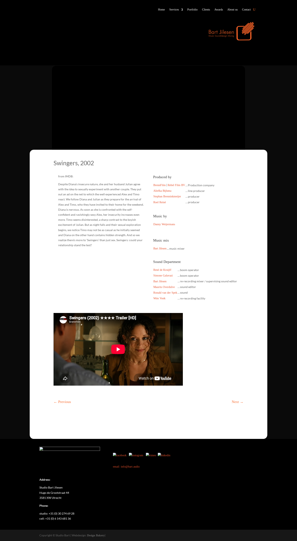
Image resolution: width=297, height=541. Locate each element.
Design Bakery (96, 535)
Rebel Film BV (176, 185)
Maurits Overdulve (164, 287)
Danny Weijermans (164, 224)
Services (174, 9)
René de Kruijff (162, 269)
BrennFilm (159, 185)
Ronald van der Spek (165, 292)
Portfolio (192, 9)
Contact (246, 9)
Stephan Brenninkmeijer (167, 196)
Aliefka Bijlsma (162, 190)
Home (161, 9)
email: (117, 466)
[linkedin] (164, 455)
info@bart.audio (130, 466)
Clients (206, 9)
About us (232, 9)
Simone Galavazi (163, 275)
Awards (218, 9)
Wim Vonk (159, 298)
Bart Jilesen (159, 248)
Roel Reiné (159, 202)
